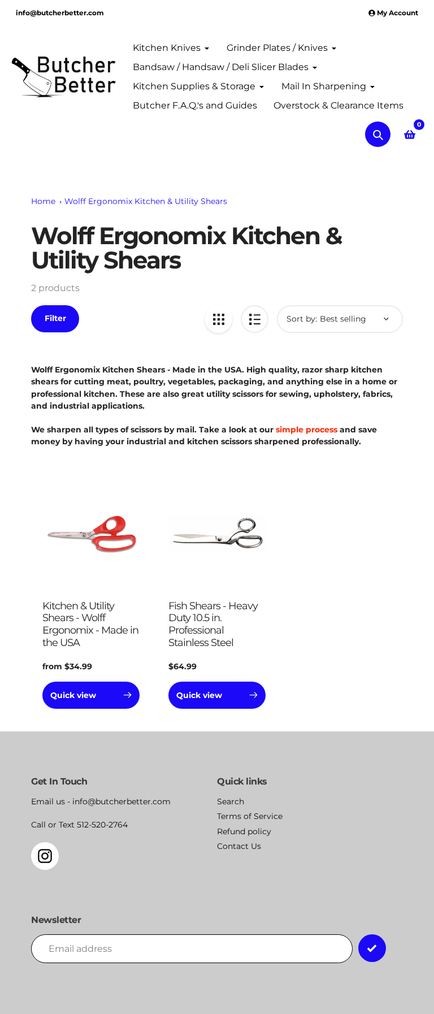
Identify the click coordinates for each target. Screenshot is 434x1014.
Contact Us (239, 846)
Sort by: (302, 319)
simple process (306, 429)
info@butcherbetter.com (60, 12)
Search (230, 801)
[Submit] (372, 948)
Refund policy (244, 831)
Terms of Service (250, 816)
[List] (254, 319)
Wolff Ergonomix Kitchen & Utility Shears (145, 201)
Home (43, 201)
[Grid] (218, 319)
